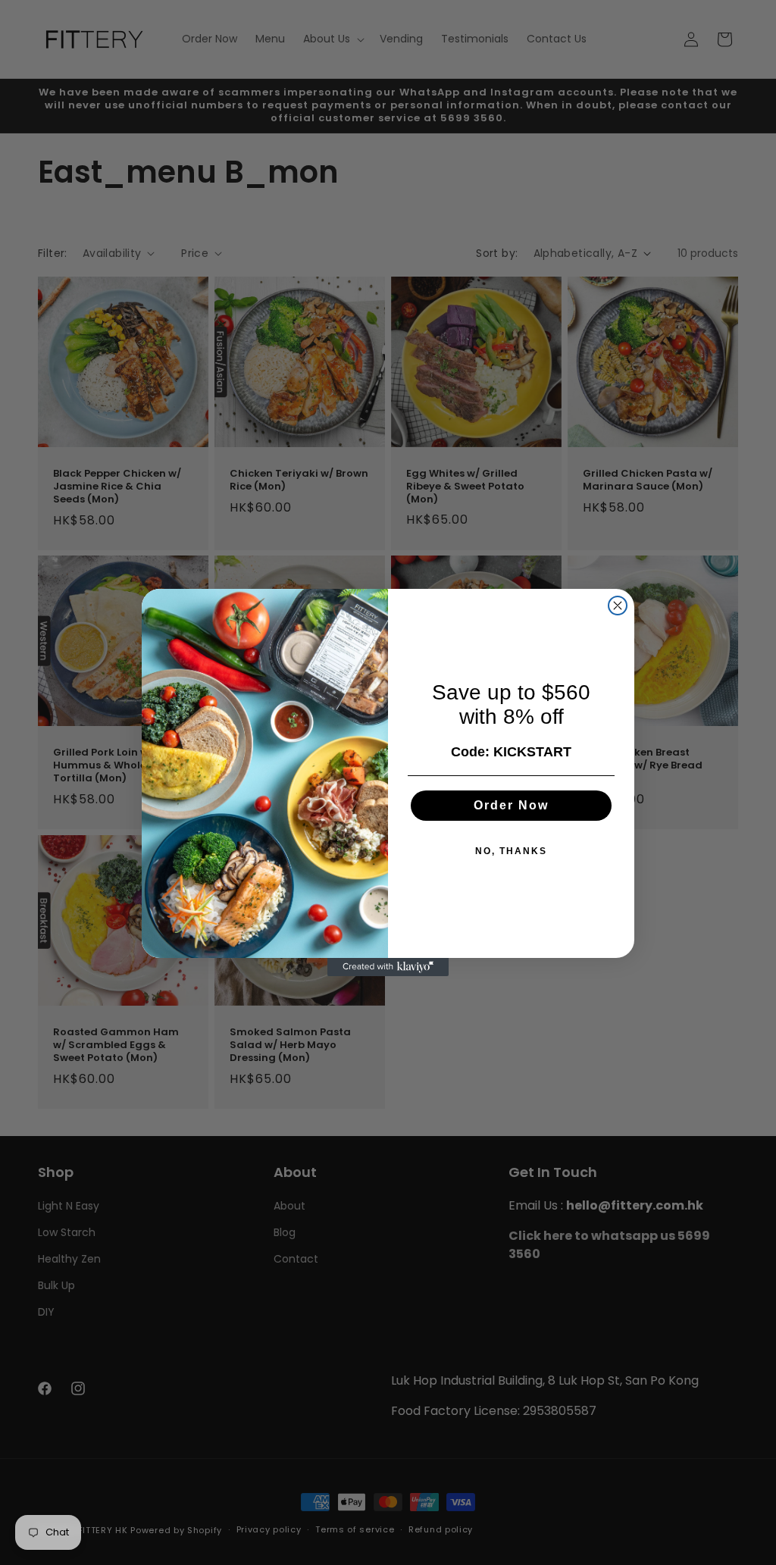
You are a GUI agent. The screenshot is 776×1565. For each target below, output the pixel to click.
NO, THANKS (511, 851)
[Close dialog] (618, 605)
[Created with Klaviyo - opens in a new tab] (388, 967)
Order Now (511, 805)
